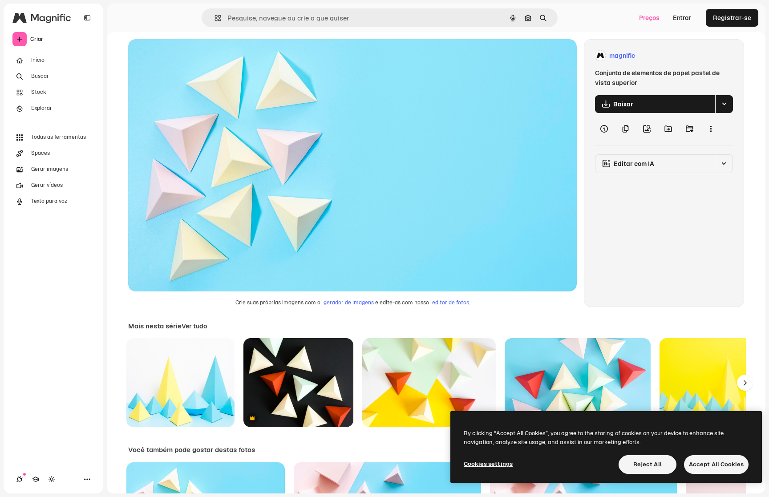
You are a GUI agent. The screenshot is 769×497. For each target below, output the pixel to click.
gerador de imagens (349, 302)
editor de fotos (450, 302)
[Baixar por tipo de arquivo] (724, 104)
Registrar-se (732, 18)
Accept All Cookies (716, 464)
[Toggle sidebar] (87, 18)
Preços (649, 18)
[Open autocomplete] (214, 18)
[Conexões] (19, 479)
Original (185, 56)
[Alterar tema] (52, 479)
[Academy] (35, 479)
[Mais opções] (711, 129)
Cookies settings (488, 464)
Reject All (647, 464)
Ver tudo (194, 326)
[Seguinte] (745, 382)
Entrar (682, 18)
